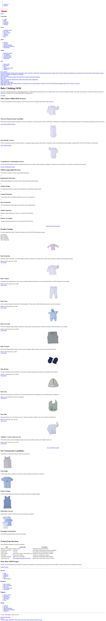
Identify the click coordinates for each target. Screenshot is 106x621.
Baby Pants (39, 73)
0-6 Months (7, 74)
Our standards (6, 54)
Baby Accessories (5, 75)
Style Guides (6, 58)
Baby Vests (27, 73)
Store (28, 619)
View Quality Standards (6, 145)
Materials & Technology (8, 46)
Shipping (5, 34)
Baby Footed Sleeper (20, 73)
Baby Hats (24, 77)
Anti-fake (5, 24)
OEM (4, 20)
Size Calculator (6, 32)
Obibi (9, 614)
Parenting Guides (7, 57)
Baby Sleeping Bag (33, 79)
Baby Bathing (19, 79)
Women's (6, 82)
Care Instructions (7, 55)
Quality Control (7, 595)
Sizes (13, 619)
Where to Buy (6, 64)
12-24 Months (20, 74)
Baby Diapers (13, 77)
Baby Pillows (26, 79)
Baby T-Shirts (34, 73)
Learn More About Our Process (53, 226)
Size (49, 83)
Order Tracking (6, 578)
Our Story (5, 43)
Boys (9, 82)
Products (3, 619)
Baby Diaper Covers (5, 77)
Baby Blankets (12, 79)
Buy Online (6, 65)
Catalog (5, 19)
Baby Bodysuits (4, 73)
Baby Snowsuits (85, 73)
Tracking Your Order (8, 68)
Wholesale (5, 22)
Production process (7, 53)
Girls (12, 82)
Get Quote (3, 95)
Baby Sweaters (100, 73)
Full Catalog (6, 589)
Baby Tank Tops (59, 73)
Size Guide (6, 31)
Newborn (3, 74)
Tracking (36, 619)
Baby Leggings (52, 73)
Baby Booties (30, 77)
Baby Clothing (4, 71)
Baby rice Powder (5, 79)
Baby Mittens (37, 77)
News (4, 66)
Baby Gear (3, 78)
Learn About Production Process (8, 124)
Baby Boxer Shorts (68, 73)
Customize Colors (7, 30)
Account (40, 619)
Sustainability (6, 47)
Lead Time (5, 35)
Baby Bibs (19, 77)
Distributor (5, 23)
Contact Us (6, 4)
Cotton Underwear (5, 80)
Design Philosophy (7, 45)
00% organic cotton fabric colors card (21, 558)
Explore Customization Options (8, 166)
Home (2, 83)
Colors (46, 83)
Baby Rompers (11, 73)
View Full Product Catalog (53, 447)
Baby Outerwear (92, 73)
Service (2, 13)
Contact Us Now (4, 567)
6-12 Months (14, 74)
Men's (2, 82)
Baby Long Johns (77, 73)
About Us (5, 5)
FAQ (4, 36)
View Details (3, 262)
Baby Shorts (45, 73)
